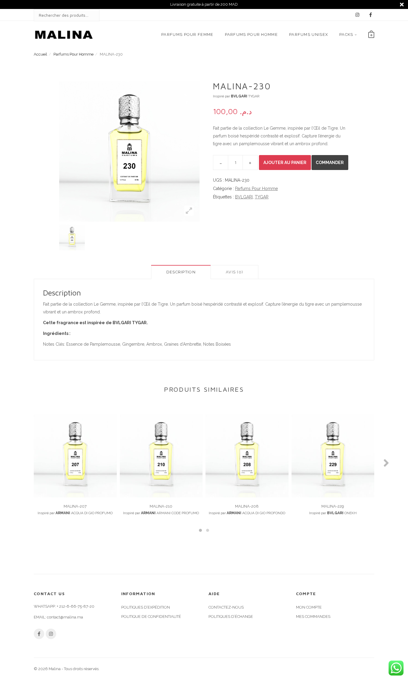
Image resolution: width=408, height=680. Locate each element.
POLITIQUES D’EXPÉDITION (145, 607)
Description (181, 272)
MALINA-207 (75, 506)
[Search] (89, 15)
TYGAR (262, 196)
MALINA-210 (161, 506)
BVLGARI (244, 196)
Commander (330, 162)
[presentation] (22, 463)
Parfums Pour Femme (187, 34)
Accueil (40, 54)
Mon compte (309, 607)
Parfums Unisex (308, 34)
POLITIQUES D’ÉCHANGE (230, 616)
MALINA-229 (332, 506)
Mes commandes (313, 616)
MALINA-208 (247, 506)
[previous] (52, 237)
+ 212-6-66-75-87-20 (75, 606)
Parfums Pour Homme (251, 34)
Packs (346, 34)
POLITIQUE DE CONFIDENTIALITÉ (151, 616)
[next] (207, 237)
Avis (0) (234, 272)
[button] (200, 530)
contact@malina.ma (65, 617)
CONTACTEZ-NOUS (226, 607)
